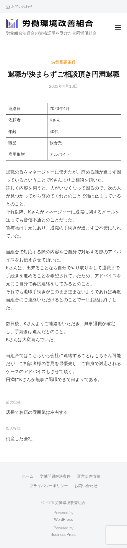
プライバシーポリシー (49, 486)
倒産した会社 (19, 438)
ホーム (27, 476)
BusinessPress (63, 534)
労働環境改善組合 (70, 502)
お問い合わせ (21, 6)
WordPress (63, 519)
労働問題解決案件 (55, 476)
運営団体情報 (88, 476)
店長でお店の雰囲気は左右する (37, 412)
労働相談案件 (63, 62)
